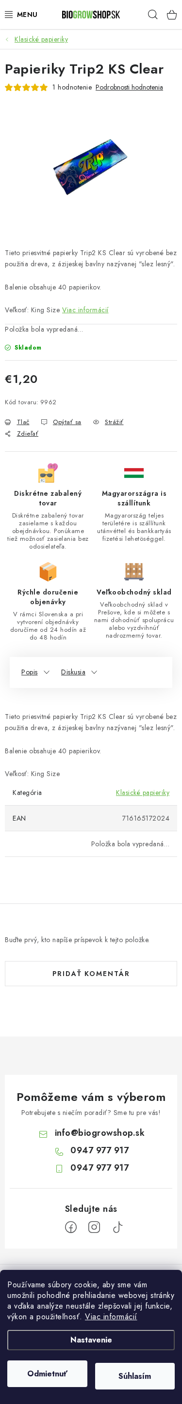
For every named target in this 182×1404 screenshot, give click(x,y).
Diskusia (73, 672)
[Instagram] (94, 1227)
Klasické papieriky (142, 792)
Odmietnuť (47, 1373)
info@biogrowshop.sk (100, 1133)
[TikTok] (117, 1227)
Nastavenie (91, 1339)
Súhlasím (134, 1376)
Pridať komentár (91, 973)
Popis (29, 672)
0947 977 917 (99, 1150)
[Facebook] (71, 1227)
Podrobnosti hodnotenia (129, 87)
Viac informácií (111, 1316)
